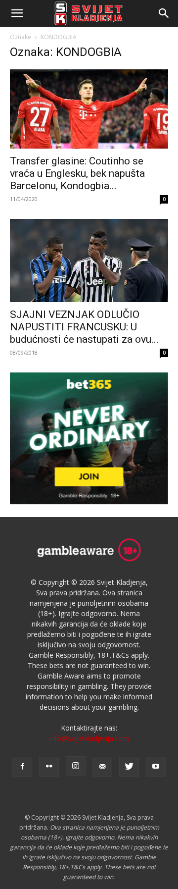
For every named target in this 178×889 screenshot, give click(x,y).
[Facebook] (22, 767)
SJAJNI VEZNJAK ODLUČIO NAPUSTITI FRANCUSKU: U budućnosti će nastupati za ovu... (84, 327)
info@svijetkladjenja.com (89, 738)
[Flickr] (49, 767)
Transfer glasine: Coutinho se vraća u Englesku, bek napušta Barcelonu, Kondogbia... (77, 173)
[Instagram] (76, 766)
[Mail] (102, 767)
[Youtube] (156, 767)
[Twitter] (129, 767)
